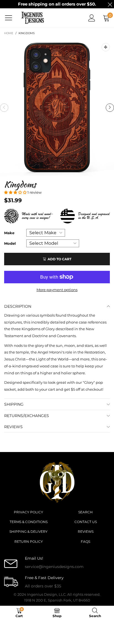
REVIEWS (13, 426)
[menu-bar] (10, 17)
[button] (4, 108)
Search (85, 512)
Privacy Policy (28, 512)
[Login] (91, 17)
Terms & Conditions (29, 522)
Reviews (86, 531)
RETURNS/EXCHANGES (26, 415)
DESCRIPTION (17, 306)
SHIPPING (14, 404)
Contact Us (85, 522)
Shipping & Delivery (28, 531)
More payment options (57, 289)
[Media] (106, 47)
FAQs (85, 541)
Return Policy (28, 541)
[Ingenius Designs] (32, 18)
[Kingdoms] (57, 107)
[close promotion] (110, 4)
